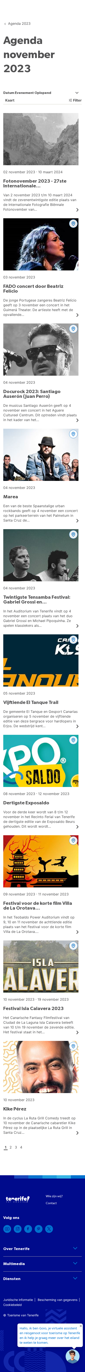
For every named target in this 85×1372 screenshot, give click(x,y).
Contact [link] (51, 1203)
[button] (73, 1356)
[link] (19, 23)
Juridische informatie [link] (18, 1300)
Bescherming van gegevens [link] (57, 1300)
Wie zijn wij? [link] (54, 1196)
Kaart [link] (9, 100)
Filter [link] (77, 100)
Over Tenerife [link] (16, 1249)
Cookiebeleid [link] (12, 1305)
